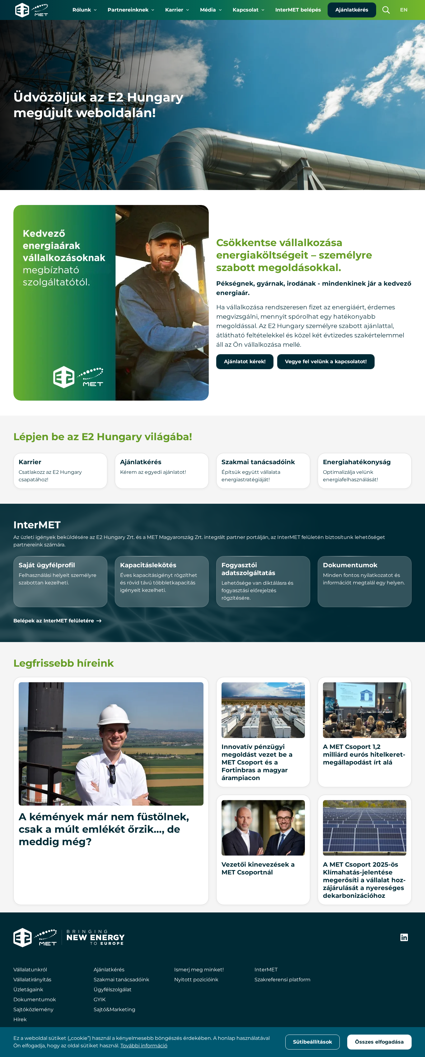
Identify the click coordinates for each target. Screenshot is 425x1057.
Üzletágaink (28, 990)
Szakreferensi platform (283, 980)
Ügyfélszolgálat (113, 990)
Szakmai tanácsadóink (121, 980)
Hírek (20, 1019)
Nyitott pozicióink (196, 980)
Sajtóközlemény (33, 1009)
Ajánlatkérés (109, 970)
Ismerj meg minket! (199, 970)
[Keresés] (386, 9)
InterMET (266, 970)
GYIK (99, 999)
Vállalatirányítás (32, 980)
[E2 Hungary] (31, 9)
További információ (143, 1046)
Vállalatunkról (30, 970)
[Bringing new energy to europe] (96, 937)
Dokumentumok (34, 999)
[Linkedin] (404, 937)
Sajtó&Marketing (114, 1009)
